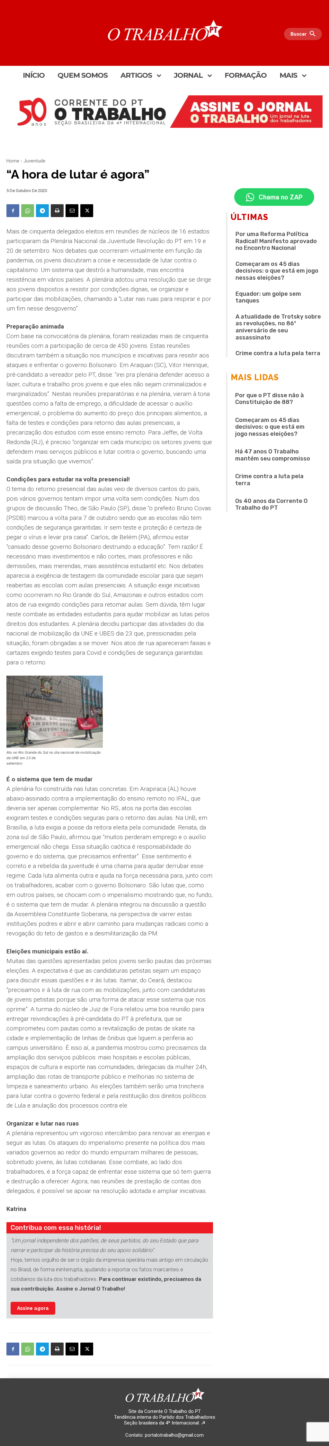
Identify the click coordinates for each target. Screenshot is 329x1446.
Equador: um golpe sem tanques (268, 297)
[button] (304, 34)
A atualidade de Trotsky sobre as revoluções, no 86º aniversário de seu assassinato (278, 327)
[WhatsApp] (27, 210)
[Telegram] (42, 210)
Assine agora (33, 1308)
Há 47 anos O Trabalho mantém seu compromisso (272, 455)
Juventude (34, 161)
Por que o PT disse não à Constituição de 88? (269, 399)
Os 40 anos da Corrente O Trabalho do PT (271, 504)
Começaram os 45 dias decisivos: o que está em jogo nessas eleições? (277, 270)
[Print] (57, 210)
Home (12, 161)
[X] (86, 210)
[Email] (72, 210)
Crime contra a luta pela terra (278, 353)
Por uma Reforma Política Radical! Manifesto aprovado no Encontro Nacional (276, 241)
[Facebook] (12, 210)
